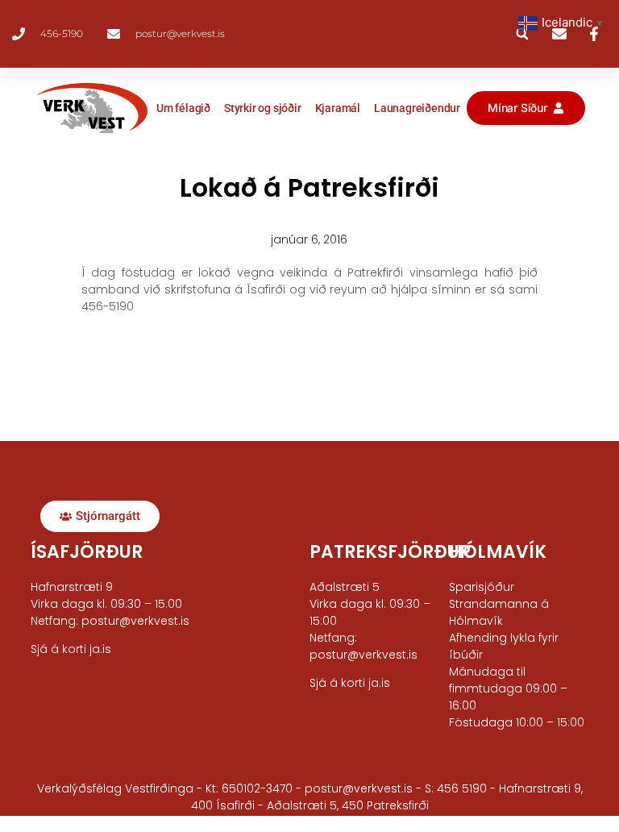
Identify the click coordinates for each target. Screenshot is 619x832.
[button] (522, 34)
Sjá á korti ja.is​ (71, 649)
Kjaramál (337, 108)
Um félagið (183, 108)
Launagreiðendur (417, 108)
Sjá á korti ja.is (350, 683)
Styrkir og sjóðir (262, 108)
